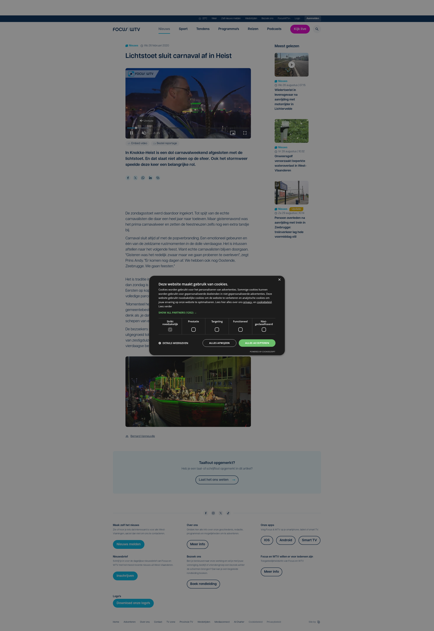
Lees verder (165, 306)
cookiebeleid (264, 302)
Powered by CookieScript (262, 351)
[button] (217, 312)
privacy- (248, 302)
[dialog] (217, 315)
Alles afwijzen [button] (219, 343)
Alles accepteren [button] (257, 343)
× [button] (279, 279)
